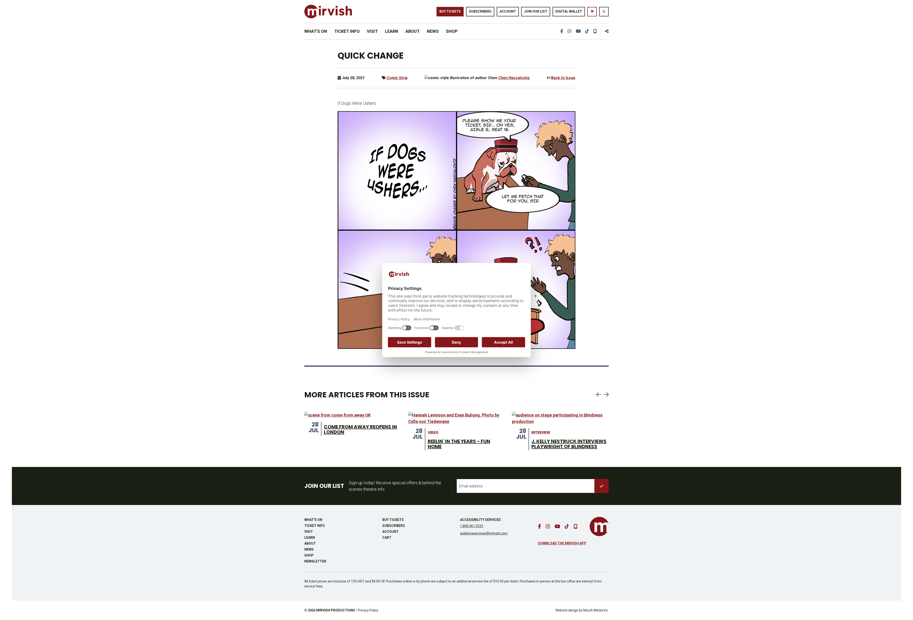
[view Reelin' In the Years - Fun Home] (456, 418)
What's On (315, 31)
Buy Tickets (450, 11)
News (433, 31)
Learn (391, 31)
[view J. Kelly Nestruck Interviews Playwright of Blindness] (560, 418)
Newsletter (315, 561)
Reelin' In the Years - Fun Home (459, 444)
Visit (372, 31)
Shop (451, 31)
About (412, 31)
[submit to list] (601, 486)
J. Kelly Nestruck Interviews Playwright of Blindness (569, 444)
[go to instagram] (569, 31)
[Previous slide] (598, 394)
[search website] (604, 11)
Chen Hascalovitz (514, 78)
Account (508, 11)
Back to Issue (563, 78)
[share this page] (605, 31)
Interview (540, 432)
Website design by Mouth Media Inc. (582, 610)
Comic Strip (397, 78)
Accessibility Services (480, 520)
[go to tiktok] (587, 31)
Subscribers (480, 11)
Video (433, 432)
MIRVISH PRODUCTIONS (335, 610)
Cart (386, 537)
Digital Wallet (568, 11)
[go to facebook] (561, 31)
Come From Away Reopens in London (360, 429)
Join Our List (535, 11)
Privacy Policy (368, 610)
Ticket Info (347, 31)
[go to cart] (592, 11)
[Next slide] (606, 394)
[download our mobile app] (595, 31)
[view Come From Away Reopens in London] (337, 415)
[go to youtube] (578, 31)
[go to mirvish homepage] (599, 526)
